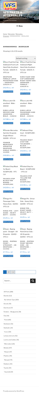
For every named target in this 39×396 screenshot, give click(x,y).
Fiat (6, 316)
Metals (8, 348)
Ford (7, 320)
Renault (8, 360)
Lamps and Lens (10, 336)
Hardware (8, 324)
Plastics (8, 356)
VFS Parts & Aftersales (13, 14)
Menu (21, 26)
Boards (8, 296)
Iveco (7, 332)
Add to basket (8, 91)
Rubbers (8, 364)
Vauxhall (8, 372)
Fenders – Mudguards (12, 312)
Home (5, 34)
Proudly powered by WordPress (13, 391)
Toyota (7, 368)
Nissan (8, 352)
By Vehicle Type (11, 300)
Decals (7, 304)
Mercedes (11, 34)
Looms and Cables (11, 340)
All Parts (8, 292)
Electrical (8, 308)
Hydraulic (8, 328)
